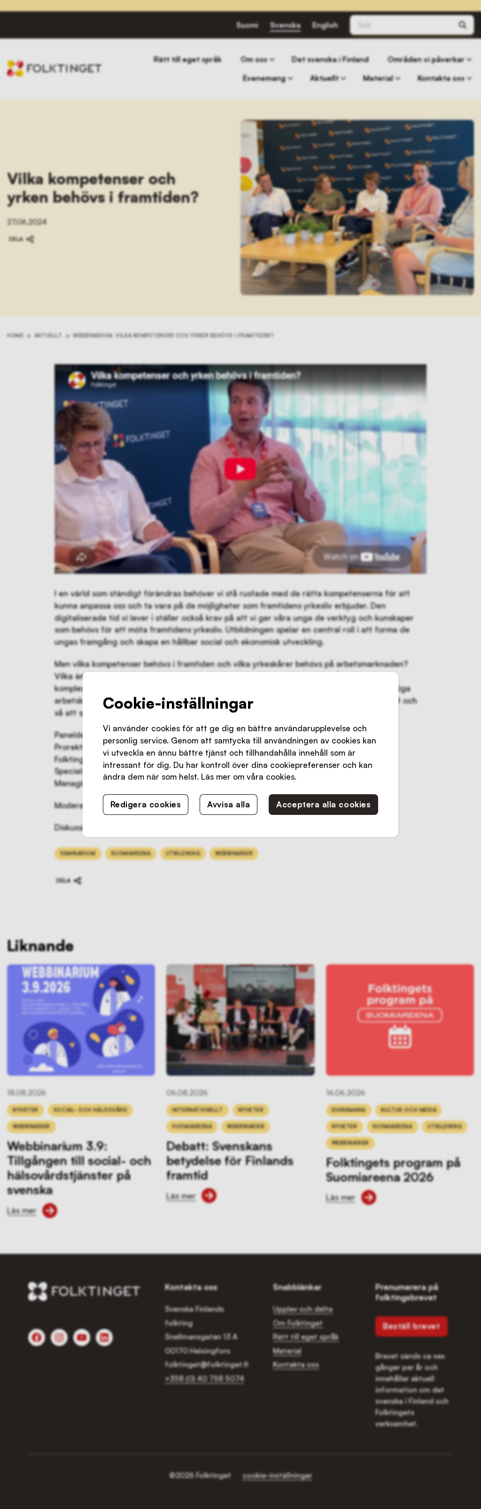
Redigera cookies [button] (145, 804)
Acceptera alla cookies (323, 804)
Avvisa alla (228, 804)
